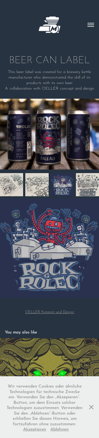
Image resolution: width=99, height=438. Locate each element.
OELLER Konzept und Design (49, 311)
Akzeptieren (34, 428)
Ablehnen (59, 428)
